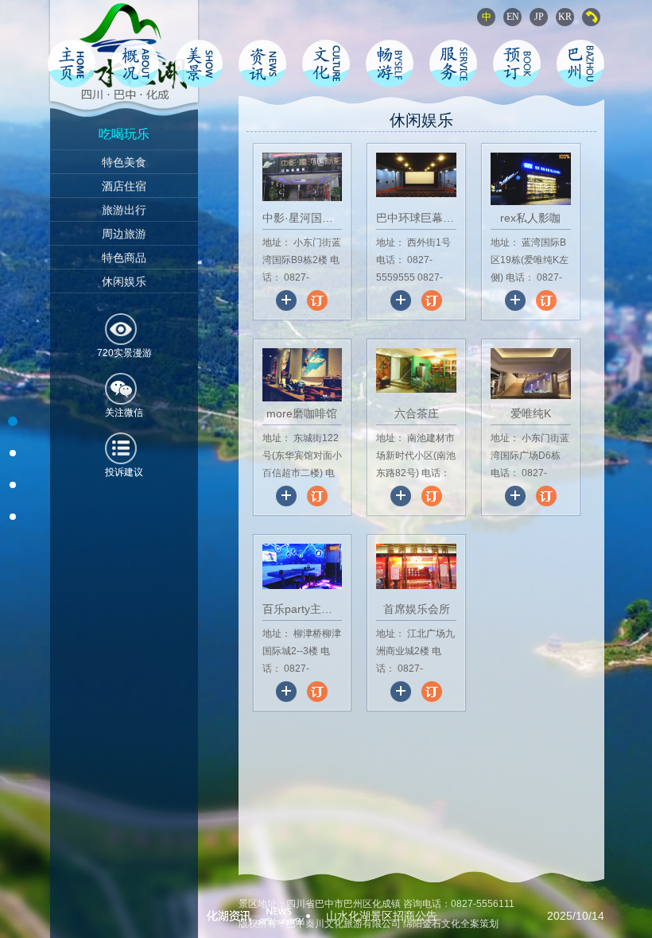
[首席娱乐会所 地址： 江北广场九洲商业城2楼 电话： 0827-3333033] (416, 698)
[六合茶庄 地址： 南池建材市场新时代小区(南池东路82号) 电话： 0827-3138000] (418, 502)
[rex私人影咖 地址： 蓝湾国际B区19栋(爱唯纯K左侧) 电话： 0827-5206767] (530, 306)
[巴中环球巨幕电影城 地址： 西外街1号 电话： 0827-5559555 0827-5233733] (418, 306)
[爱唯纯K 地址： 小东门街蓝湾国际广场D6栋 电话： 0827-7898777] (530, 502)
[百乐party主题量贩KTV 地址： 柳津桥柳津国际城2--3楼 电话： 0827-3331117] (303, 698)
